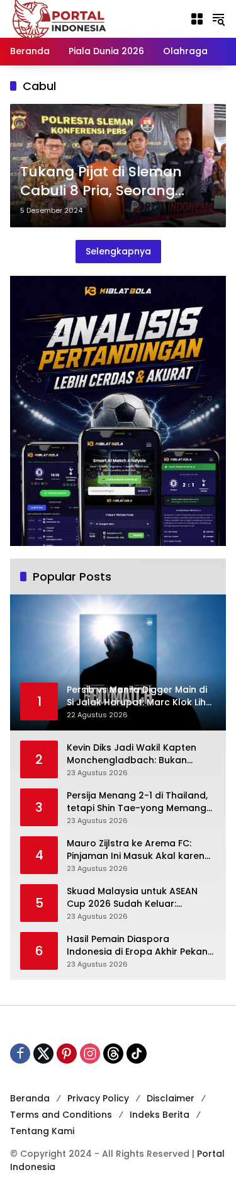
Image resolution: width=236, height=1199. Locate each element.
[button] (218, 18)
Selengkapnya (118, 251)
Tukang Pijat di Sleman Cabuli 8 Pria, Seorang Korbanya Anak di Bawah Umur (109, 182)
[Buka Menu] (197, 18)
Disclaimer (170, 1098)
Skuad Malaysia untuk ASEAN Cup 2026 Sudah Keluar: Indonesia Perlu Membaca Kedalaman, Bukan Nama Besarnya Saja (132, 897)
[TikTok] (136, 1053)
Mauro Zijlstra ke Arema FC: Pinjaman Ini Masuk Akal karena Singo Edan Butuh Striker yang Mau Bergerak (139, 850)
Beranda (30, 1098)
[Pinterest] (67, 1053)
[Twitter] (43, 1053)
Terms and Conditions (61, 1114)
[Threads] (113, 1053)
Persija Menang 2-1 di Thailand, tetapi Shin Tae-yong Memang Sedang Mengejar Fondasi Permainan (137, 802)
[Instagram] (90, 1053)
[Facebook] (20, 1053)
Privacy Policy (98, 1098)
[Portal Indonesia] (60, 18)
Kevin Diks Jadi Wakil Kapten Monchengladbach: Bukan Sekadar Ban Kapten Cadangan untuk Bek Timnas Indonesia (140, 754)
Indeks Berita (159, 1114)
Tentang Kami (42, 1131)
